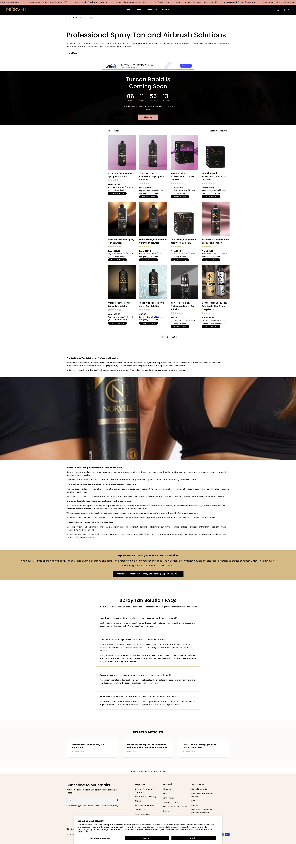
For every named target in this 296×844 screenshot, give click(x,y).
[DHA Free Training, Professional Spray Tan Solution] (184, 282)
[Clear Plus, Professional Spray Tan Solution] (153, 282)
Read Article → (78, 752)
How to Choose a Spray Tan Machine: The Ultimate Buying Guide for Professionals (147, 746)
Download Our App (171, 802)
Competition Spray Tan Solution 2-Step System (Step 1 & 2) (214, 306)
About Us (167, 789)
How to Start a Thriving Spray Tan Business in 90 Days (199, 746)
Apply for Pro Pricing (117, 193)
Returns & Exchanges (144, 805)
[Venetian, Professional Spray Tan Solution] (122, 152)
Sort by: (213, 131)
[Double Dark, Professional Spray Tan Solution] (153, 219)
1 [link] (162, 337)
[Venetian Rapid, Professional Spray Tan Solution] (216, 152)
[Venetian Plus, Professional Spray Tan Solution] (153, 152)
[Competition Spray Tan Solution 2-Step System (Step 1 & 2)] (216, 282)
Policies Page (83, 832)
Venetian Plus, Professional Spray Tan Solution (151, 176)
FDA (193, 801)
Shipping (138, 801)
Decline (193, 838)
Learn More (71, 53)
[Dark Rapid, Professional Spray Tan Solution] (184, 219)
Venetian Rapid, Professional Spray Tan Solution (214, 176)
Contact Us (140, 809)
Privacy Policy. (112, 806)
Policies (194, 805)
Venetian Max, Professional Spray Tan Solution (183, 176)
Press (165, 793)
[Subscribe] (117, 800)
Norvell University (199, 789)
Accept (146, 838)
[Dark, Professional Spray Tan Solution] (122, 219)
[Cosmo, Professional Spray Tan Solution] (122, 282)
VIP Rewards (168, 798)
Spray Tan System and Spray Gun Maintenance (88, 746)
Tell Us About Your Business (175, 806)
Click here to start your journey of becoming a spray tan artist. (148, 574)
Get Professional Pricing (145, 796)
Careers (166, 811)
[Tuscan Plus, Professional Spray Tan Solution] (216, 219)
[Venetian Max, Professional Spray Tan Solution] (184, 152)
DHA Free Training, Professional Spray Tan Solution (183, 306)
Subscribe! (148, 117)
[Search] (278, 9)
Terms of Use (99, 806)
